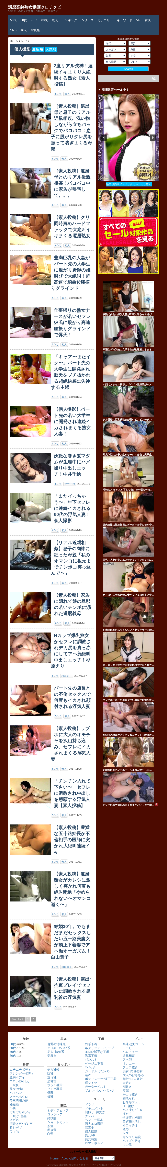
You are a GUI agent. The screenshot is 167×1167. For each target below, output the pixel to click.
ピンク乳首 (55, 1089)
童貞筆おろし (132, 1121)
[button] (128, 137)
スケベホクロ (19, 1096)
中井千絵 (70, 484)
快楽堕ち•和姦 (132, 1117)
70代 (34, 20)
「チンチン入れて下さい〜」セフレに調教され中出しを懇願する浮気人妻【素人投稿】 (72, 793)
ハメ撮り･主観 (133, 1110)
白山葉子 (67, 966)
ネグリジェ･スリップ (99, 1048)
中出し (127, 1048)
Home (54, 1158)
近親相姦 (129, 1055)
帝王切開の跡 (19, 1100)
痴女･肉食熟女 (133, 1071)
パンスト (91, 1059)
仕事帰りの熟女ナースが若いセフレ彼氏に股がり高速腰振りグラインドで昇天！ (72, 322)
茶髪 (50, 1126)
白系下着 (91, 1044)
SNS (13, 30)
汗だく (127, 1113)
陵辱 (126, 1129)
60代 (24, 20)
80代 (44, 20)
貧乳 (50, 1096)
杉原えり (67, 675)
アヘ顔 (127, 1059)
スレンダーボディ (22, 1073)
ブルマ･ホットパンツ (99, 1090)
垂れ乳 (51, 1077)
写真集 (35, 30)
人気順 (50, 49)
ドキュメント (94, 1108)
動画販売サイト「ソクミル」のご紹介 (128, 184)
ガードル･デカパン (98, 1071)
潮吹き (127, 1086)
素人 (55, 20)
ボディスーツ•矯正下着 (100, 1079)
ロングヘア (55, 1114)
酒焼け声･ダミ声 (21, 1123)
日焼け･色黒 (18, 1116)
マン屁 (127, 1144)
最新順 (37, 49)
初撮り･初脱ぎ (95, 1112)
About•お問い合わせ (75, 1158)
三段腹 (14, 1085)
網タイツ (91, 1082)
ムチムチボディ (20, 1069)
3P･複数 (128, 1106)
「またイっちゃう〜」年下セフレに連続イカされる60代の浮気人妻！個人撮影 (72, 508)
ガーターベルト (95, 1086)
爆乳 (50, 1092)
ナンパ (89, 1116)
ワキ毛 (14, 1131)
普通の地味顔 (56, 1044)
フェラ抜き (130, 1067)
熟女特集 (91, 1139)
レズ (126, 1133)
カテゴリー (105, 20)
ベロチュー (130, 1051)
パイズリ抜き (132, 1141)
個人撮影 (91, 1131)
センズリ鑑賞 (132, 1137)
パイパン (16, 1092)
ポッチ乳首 (55, 1085)
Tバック (90, 1067)
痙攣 (126, 1090)
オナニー (129, 1063)
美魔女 (51, 1055)
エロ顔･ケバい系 (58, 1048)
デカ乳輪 (53, 1069)
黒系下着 (91, 1055)
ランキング (69, 20)
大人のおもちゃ (133, 1075)
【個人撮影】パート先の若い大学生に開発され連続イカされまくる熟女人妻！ (72, 421)
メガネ (14, 1120)
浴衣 (88, 1075)
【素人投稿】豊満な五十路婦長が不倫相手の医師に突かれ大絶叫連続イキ (72, 839)
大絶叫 (127, 1082)
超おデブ (16, 1127)
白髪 (50, 1133)
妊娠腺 (14, 1104)
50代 (13, 20)
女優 (148, 20)
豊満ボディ (17, 1077)
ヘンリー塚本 (94, 1120)
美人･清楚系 (55, 1051)
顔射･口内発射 (133, 1079)
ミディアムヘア (58, 1110)
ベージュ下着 (94, 1063)
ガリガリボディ (20, 1112)
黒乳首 (51, 1081)
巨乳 (50, 1073)
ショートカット (58, 1122)
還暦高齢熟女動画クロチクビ (34, 7)
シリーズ (87, 20)
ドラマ (89, 1104)
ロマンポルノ (94, 1143)
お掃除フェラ (132, 1102)
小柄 (13, 1108)
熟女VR (90, 1135)
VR (138, 20)
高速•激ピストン (134, 1044)
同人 (24, 30)
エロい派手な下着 (97, 1051)
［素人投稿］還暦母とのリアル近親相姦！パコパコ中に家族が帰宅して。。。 (72, 183)
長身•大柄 (16, 1089)
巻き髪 (51, 1130)
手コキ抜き (130, 1094)
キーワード (124, 20)
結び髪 (51, 1118)
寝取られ (129, 1098)
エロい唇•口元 (19, 1081)
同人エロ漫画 (94, 1123)
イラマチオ (130, 1125)
